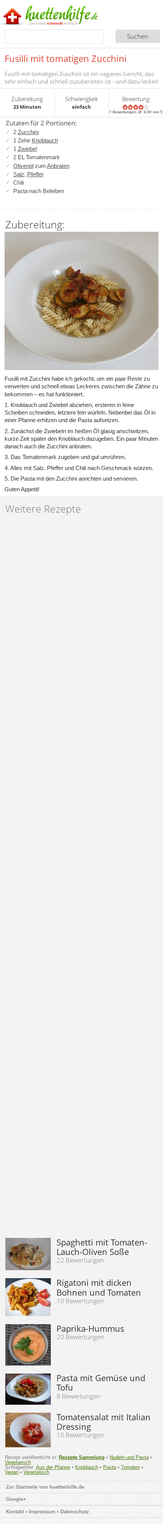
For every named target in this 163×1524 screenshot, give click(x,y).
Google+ (16, 1499)
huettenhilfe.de (66, 1487)
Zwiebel (27, 149)
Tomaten (130, 1467)
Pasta (109, 1467)
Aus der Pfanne (53, 1467)
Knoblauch (45, 140)
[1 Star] (125, 106)
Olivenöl (23, 166)
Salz (18, 174)
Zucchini (28, 132)
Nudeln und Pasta (129, 1457)
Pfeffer (35, 174)
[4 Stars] (141, 106)
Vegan (12, 1472)
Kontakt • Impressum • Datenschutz (48, 1512)
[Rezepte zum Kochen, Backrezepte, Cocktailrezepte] (62, 16)
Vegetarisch (18, 1462)
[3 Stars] (135, 106)
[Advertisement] (81, 879)
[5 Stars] (146, 106)
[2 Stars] (130, 106)
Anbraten (58, 166)
